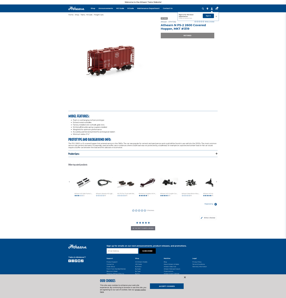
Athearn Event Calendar (171, 273)
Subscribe (147, 251)
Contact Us (110, 264)
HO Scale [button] (120, 8)
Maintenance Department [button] (148, 8)
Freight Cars (98, 15)
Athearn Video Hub (170, 266)
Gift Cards (138, 264)
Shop (77, 15)
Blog (165, 262)
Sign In (208, 16)
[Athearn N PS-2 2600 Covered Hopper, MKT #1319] (112, 61)
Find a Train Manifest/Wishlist (116, 269)
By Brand (138, 266)
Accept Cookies (167, 286)
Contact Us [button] (167, 8)
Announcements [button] (106, 8)
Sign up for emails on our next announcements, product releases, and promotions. (146, 246)
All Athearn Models (141, 262)
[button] (69, 182)
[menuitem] (95, 8)
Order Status (111, 266)
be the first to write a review (143, 228)
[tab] (208, 218)
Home (70, 15)
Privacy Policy (197, 262)
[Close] (185, 277)
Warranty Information (199, 266)
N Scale (89, 15)
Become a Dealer (112, 271)
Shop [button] (93, 8)
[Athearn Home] (76, 8)
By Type (137, 271)
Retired (187, 35)
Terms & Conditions (198, 264)
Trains (83, 15)
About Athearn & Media (171, 264)
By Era (137, 273)
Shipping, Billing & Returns (115, 273)
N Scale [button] (130, 8)
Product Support (112, 262)
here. (190, 18)
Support (110, 258)
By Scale (138, 269)
